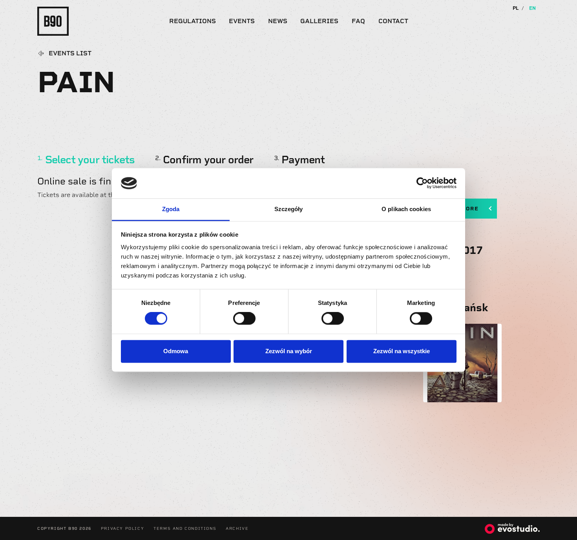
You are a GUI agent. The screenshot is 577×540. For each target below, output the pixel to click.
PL (516, 8)
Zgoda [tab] (171, 209)
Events (242, 21)
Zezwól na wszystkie (401, 351)
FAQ (358, 21)
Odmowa (175, 351)
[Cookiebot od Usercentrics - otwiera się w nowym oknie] (422, 183)
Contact (393, 21)
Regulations (192, 21)
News (277, 21)
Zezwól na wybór (288, 351)
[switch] (244, 318)
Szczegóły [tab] (288, 209)
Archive (237, 528)
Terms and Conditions (184, 528)
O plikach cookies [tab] (406, 209)
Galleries (319, 21)
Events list (70, 53)
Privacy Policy (122, 528)
